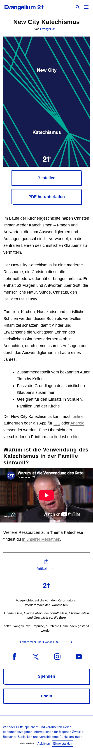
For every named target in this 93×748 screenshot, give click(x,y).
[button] (46, 564)
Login (46, 696)
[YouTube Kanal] (79, 656)
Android (77, 423)
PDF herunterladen (46, 196)
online (78, 416)
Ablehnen (43, 743)
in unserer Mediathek (41, 539)
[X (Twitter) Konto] (36, 656)
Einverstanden (62, 743)
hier (76, 436)
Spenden (46, 676)
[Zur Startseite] (29, 7)
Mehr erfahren (27, 743)
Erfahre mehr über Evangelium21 (40, 642)
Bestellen (46, 178)
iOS (56, 423)
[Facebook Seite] (14, 656)
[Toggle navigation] (86, 6)
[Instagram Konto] (57, 656)
